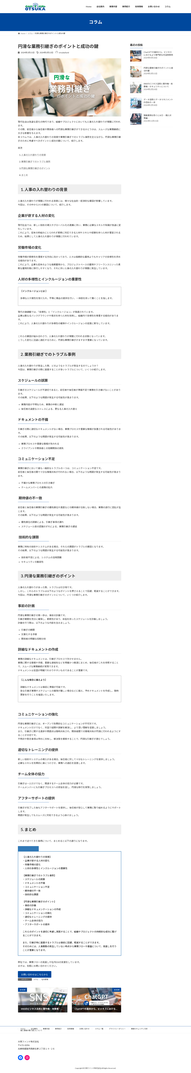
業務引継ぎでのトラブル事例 (35, 161)
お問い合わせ (84, 1029)
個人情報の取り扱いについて (31, 1030)
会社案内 (34, 1029)
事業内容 (46, 1029)
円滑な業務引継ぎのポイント (35, 168)
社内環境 (44, 979)
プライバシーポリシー (117, 1029)
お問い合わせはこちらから (34, 974)
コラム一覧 (99, 1029)
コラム (35, 979)
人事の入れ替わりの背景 (33, 155)
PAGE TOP (184, 1038)
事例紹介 (58, 1029)
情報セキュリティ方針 (139, 1029)
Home (23, 1029)
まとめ (24, 175)
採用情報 (70, 1029)
